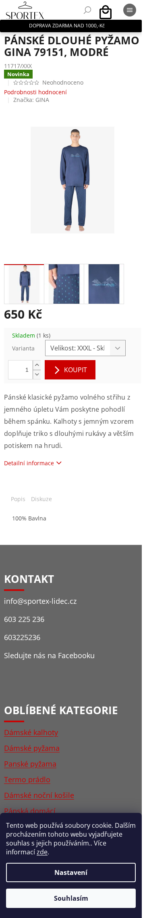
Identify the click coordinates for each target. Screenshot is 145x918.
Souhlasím (71, 898)
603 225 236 (24, 619)
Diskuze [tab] (41, 499)
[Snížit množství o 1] (37, 374)
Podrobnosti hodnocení (35, 92)
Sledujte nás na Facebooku (49, 655)
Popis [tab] (18, 499)
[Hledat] (87, 10)
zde (42, 852)
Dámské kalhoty (31, 732)
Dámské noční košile (39, 795)
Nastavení (70, 872)
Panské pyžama (30, 764)
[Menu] (130, 10)
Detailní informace (29, 463)
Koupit (75, 369)
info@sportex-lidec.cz (40, 601)
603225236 (22, 637)
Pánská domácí (30, 811)
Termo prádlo (27, 779)
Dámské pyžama (32, 748)
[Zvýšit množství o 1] (37, 365)
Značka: (31, 100)
